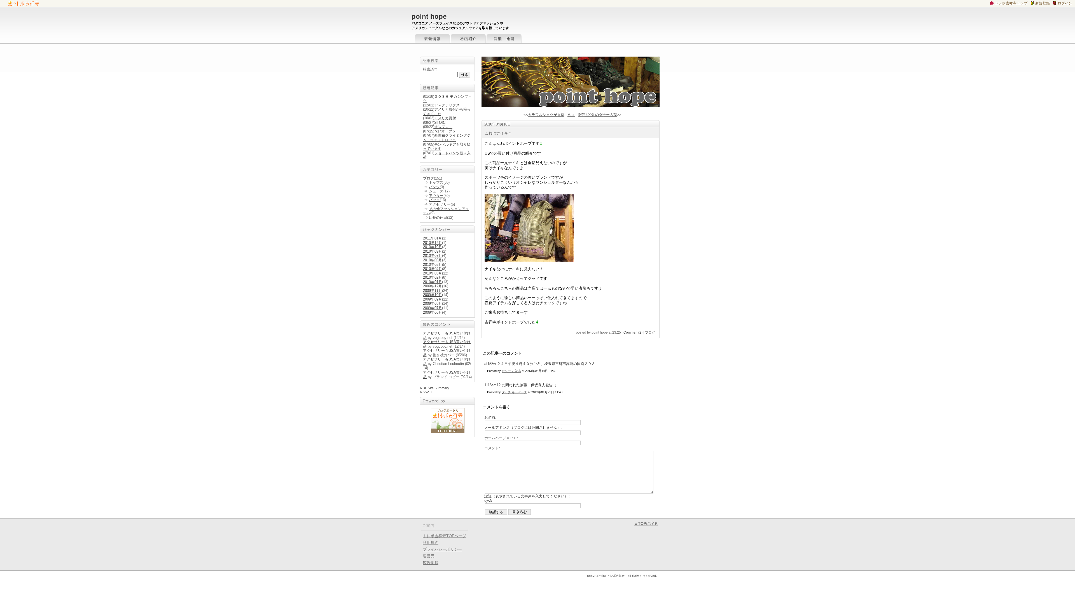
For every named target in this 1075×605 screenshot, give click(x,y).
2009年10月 (432, 295)
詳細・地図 (504, 39)
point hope (429, 16)
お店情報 (468, 39)
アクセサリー (440, 204)
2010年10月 (432, 247)
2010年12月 (432, 243)
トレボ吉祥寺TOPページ (444, 536)
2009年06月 (432, 312)
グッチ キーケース (514, 392)
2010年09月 (432, 251)
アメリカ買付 (445, 118)
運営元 (428, 556)
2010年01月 (432, 282)
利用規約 (430, 542)
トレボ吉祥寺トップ (1011, 3)
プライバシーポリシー (442, 549)
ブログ (432, 39)
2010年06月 (432, 260)
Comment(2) (632, 332)
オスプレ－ (443, 127)
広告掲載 (430, 562)
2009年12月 (432, 286)
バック (434, 200)
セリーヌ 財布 (511, 371)
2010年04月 (432, 269)
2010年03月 (432, 273)
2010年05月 (432, 264)
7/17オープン (445, 131)
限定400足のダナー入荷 (597, 115)
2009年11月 (432, 290)
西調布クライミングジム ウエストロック (447, 137)
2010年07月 (432, 255)
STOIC (439, 122)
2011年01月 (432, 238)
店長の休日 (438, 217)
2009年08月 (432, 303)
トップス (436, 182)
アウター (436, 196)
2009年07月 (432, 308)
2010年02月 (432, 277)
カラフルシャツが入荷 (546, 115)
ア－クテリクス (447, 105)
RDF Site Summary (434, 388)
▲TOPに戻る (646, 523)
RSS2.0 (426, 392)
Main (571, 115)
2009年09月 (432, 299)
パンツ (434, 187)
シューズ (436, 191)
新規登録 (1042, 3)
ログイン (1065, 3)
